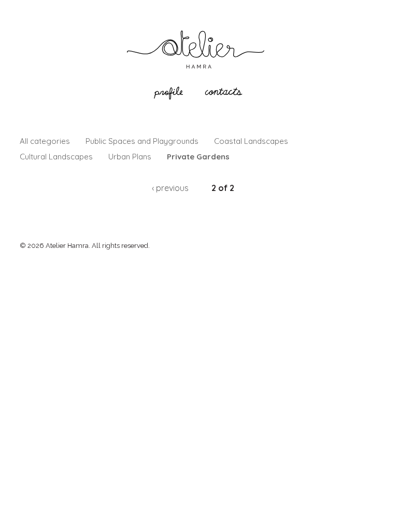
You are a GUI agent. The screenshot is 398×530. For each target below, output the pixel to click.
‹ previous (170, 188)
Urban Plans (129, 156)
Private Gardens (198, 156)
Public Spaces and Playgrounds (142, 141)
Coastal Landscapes (251, 141)
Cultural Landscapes (56, 156)
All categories (45, 141)
